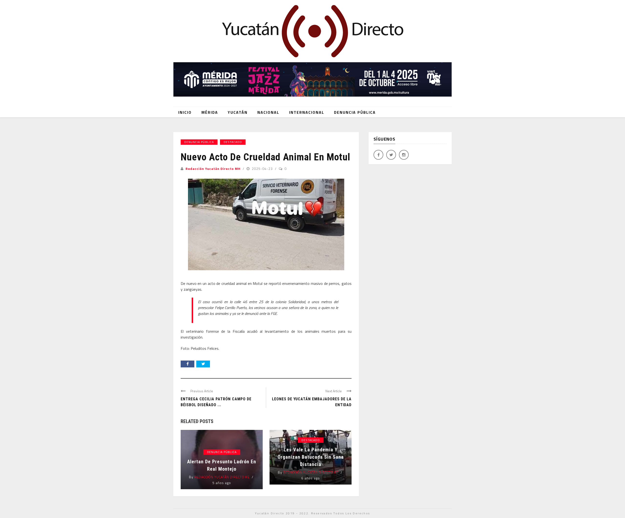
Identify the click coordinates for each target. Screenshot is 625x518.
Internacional (306, 112)
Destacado (233, 142)
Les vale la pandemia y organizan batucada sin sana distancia (311, 457)
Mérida (209, 112)
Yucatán (238, 112)
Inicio (185, 112)
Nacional (268, 112)
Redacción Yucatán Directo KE (222, 476)
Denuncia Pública (355, 112)
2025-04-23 (263, 168)
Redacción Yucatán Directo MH (213, 168)
